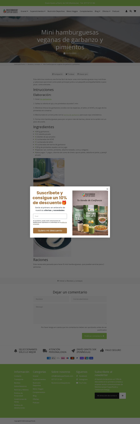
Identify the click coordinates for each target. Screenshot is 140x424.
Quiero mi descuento (50, 230)
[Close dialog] (107, 189)
